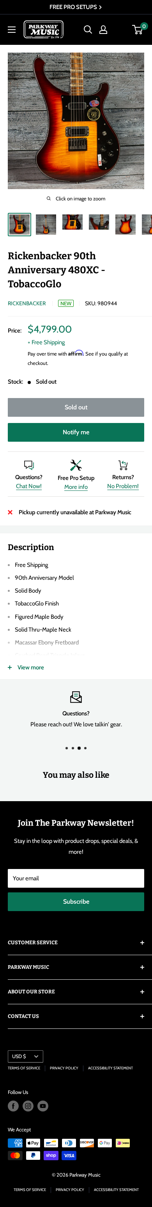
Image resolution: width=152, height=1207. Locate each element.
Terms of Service (24, 1068)
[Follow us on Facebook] (13, 1106)
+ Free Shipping (46, 342)
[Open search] (88, 29)
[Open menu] (12, 30)
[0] (138, 29)
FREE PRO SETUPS (73, 7)
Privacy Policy (64, 1068)
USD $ (19, 1056)
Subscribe (76, 901)
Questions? (28, 477)
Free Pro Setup (76, 477)
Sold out (76, 407)
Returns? (123, 477)
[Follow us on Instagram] (28, 1106)
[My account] (103, 29)
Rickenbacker (27, 303)
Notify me (76, 432)
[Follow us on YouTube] (42, 1106)
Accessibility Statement (110, 1068)
